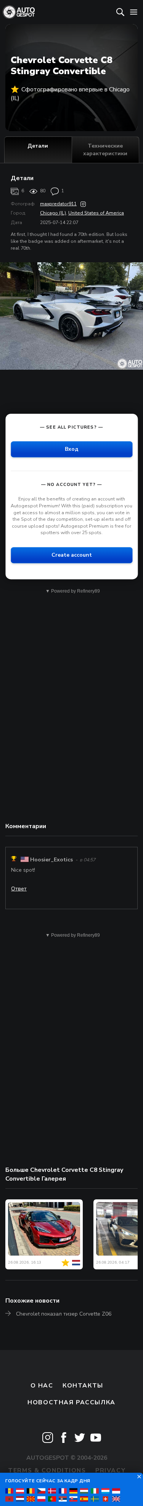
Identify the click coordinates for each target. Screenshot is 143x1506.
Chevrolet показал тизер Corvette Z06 (63, 1314)
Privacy (110, 1470)
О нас (42, 1385)
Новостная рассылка (71, 1402)
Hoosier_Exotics (51, 859)
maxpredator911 (58, 204)
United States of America (96, 213)
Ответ (19, 888)
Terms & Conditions (47, 1470)
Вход (72, 449)
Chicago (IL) (53, 213)
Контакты (83, 1385)
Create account (71, 555)
